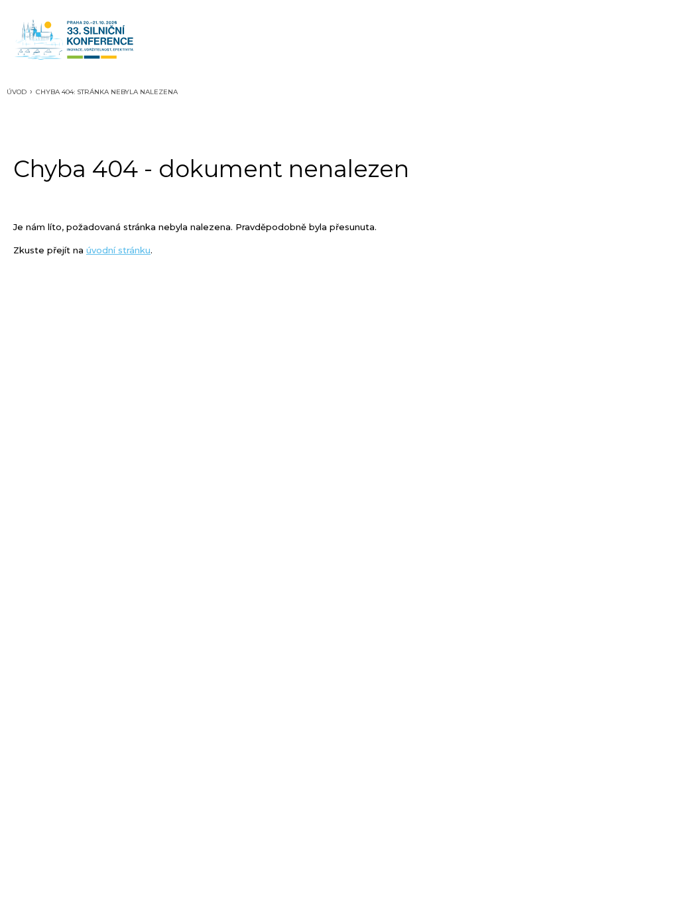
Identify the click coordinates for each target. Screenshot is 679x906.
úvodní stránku (118, 250)
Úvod (17, 92)
